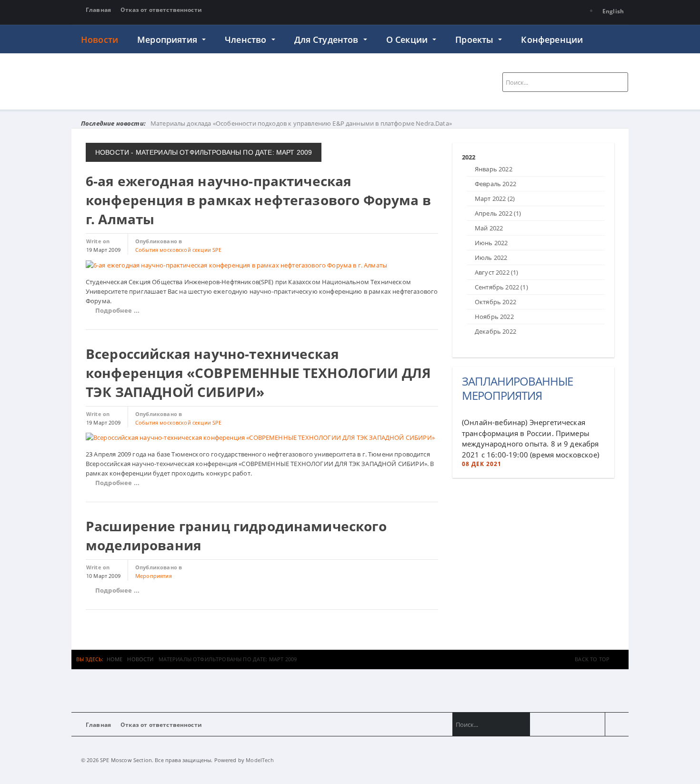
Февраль (495, 183)
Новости (99, 39)
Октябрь (495, 302)
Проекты (475, 39)
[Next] (470, 148)
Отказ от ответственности (161, 10)
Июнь (491, 242)
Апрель (498, 213)
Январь (493, 169)
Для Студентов (327, 39)
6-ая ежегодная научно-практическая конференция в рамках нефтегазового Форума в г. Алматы (258, 200)
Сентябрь (501, 287)
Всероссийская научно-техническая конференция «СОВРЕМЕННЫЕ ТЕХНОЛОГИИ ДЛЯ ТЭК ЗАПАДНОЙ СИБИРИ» (258, 373)
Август (496, 272)
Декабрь (495, 331)
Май (489, 228)
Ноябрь (494, 316)
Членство (247, 39)
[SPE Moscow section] (185, 80)
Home (115, 659)
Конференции (552, 39)
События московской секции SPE (178, 249)
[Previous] (464, 148)
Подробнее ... (117, 310)
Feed (617, 724)
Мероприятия (168, 39)
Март (495, 198)
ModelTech (259, 760)
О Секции (408, 39)
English (613, 11)
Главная (98, 10)
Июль (491, 257)
